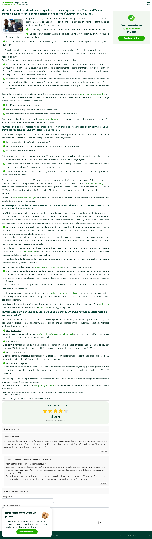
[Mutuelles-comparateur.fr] (15, 3)
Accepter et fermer (27, 532)
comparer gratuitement (45, 385)
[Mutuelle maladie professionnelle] (13, 25)
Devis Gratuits (52, 535)
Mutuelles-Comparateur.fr (92, 94)
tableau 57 (104, 304)
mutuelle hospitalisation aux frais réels (55, 333)
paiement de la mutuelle (50, 119)
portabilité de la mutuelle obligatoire (64, 293)
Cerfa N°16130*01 (27, 251)
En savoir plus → (32, 527)
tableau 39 (43, 307)
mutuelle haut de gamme (97, 183)
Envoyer (103, 523)
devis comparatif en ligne (24, 197)
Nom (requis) (7, 497)
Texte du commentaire (11, 506)
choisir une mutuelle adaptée (48, 266)
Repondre (103, 451)
